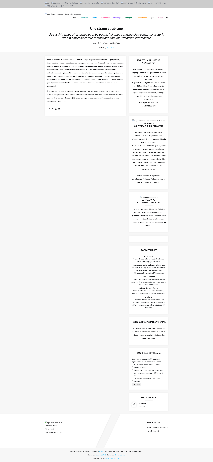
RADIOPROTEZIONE (112, 458)
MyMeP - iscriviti (153, 431)
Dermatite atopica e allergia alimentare (148, 265)
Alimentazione (141, 17)
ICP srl (101, 451)
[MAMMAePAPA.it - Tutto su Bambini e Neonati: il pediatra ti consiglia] (63, 14)
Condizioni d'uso (51, 425)
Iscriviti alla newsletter (141, 328)
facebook (142, 403)
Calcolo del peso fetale (148, 288)
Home (75, 17)
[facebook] (49, 109)
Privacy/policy (50, 429)
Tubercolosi (148, 256)
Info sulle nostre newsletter (157, 427)
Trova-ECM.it (120, 455)
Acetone (148, 297)
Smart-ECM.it (101, 455)
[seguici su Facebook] (133, 404)
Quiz (152, 17)
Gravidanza (105, 17)
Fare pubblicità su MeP (53, 432)
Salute (94, 17)
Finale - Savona (149, 276)
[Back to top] (208, 457)
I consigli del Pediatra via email (149, 322)
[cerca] (166, 17)
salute (110, 48)
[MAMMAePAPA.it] (54, 422)
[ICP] (47, 3)
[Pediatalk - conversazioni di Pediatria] (148, 120)
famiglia (128, 17)
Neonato (84, 17)
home (101, 48)
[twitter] (53, 109)
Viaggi (160, 17)
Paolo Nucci (108, 43)
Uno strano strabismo (106, 28)
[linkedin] (59, 109)
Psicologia (117, 17)
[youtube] (56, 109)
